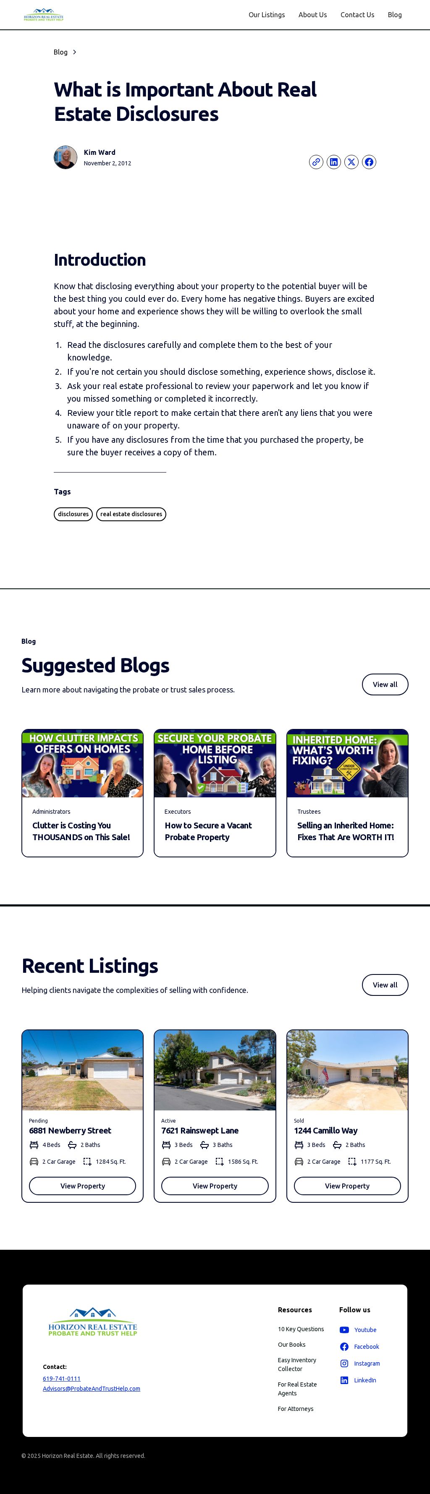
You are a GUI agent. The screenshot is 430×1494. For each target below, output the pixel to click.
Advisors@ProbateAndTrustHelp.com (91, 1388)
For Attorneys (296, 1408)
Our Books (292, 1344)
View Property (82, 1186)
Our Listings (267, 14)
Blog (395, 14)
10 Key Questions (301, 1329)
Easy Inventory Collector (297, 1364)
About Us (313, 14)
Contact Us (358, 14)
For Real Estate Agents (297, 1389)
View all (385, 684)
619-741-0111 (62, 1378)
